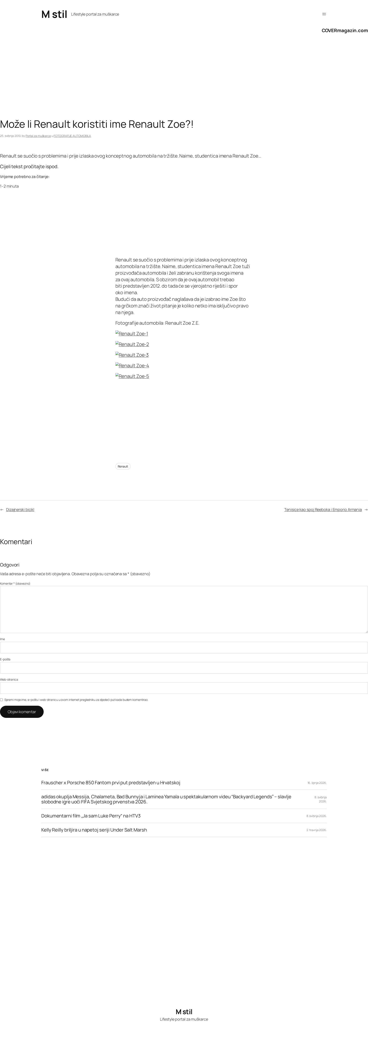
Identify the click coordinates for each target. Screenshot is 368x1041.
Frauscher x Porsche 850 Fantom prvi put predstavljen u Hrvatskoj (110, 782)
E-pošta (5, 659)
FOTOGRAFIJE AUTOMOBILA (72, 136)
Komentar (15, 583)
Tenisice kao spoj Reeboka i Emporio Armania (323, 509)
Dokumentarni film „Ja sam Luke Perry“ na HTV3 (91, 816)
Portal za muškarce (38, 136)
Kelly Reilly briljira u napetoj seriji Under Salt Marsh (94, 830)
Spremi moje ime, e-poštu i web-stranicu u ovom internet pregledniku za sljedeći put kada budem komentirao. (76, 700)
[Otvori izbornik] (324, 14)
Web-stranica (9, 679)
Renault (123, 466)
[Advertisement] (128, 84)
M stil (54, 14)
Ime (2, 639)
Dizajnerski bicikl (20, 509)
